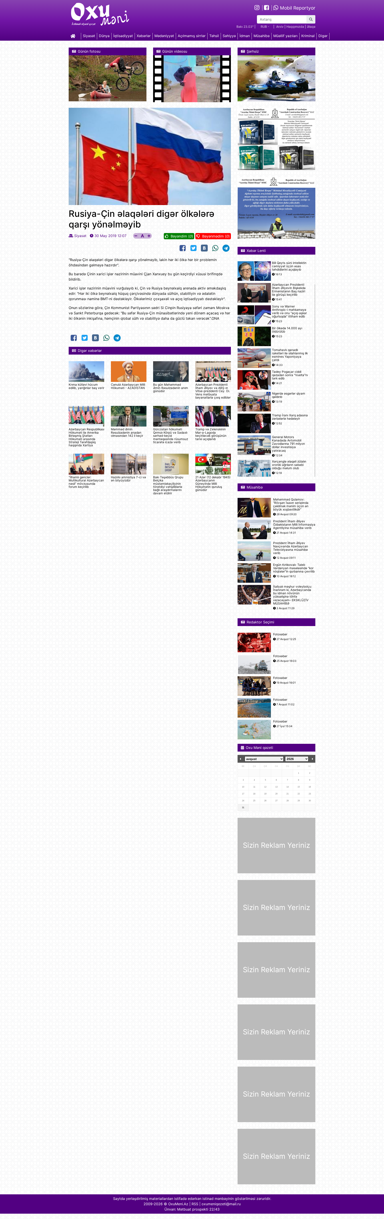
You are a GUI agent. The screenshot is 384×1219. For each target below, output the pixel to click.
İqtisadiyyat (123, 36)
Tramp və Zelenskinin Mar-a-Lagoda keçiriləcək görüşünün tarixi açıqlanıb (210, 434)
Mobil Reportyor (297, 8)
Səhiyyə (229, 36)
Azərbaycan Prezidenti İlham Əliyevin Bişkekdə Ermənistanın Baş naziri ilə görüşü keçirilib (289, 290)
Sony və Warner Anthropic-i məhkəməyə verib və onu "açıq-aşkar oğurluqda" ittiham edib (289, 311)
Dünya (104, 36)
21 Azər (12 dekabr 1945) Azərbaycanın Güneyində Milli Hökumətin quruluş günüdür (212, 483)
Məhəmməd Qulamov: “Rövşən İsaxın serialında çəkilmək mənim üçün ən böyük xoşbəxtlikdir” (290, 504)
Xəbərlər (144, 36)
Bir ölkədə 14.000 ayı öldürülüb (287, 330)
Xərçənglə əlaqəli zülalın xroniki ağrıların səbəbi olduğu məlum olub (289, 465)
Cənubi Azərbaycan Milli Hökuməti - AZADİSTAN (128, 386)
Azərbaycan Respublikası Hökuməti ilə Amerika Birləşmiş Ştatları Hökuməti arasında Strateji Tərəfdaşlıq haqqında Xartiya (86, 437)
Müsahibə (262, 36)
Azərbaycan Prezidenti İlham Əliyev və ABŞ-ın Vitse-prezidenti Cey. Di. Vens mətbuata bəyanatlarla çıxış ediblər (213, 391)
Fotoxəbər (280, 634)
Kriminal (308, 36)
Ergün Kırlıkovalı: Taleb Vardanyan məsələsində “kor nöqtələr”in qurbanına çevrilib (294, 568)
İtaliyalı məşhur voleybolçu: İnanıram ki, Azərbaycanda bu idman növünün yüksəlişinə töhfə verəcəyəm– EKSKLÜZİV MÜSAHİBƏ (292, 595)
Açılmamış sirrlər (192, 36)
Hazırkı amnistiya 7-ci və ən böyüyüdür (128, 478)
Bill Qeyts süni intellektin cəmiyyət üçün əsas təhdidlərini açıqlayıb (289, 266)
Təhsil (214, 36)
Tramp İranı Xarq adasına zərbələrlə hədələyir (290, 417)
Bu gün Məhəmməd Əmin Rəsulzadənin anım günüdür (170, 388)
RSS (195, 1204)
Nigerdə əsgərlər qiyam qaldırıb (288, 395)
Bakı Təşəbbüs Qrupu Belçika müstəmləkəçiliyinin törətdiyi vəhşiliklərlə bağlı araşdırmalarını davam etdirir (168, 485)
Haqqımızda (295, 26)
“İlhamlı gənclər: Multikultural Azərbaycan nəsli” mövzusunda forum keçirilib (86, 482)
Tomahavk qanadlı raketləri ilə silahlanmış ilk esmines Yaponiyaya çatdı (290, 355)
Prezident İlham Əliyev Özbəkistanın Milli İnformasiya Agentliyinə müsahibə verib (294, 525)
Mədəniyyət (164, 36)
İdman (245, 36)
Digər (323, 36)
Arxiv (280, 26)
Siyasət (89, 36)
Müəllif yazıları (285, 36)
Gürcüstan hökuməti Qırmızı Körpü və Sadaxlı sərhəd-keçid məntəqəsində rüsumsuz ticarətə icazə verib (170, 435)
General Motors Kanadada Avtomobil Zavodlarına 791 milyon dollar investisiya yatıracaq (288, 443)
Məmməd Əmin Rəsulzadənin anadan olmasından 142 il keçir (127, 432)
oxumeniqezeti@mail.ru (221, 1204)
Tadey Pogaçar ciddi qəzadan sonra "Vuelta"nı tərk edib (290, 375)
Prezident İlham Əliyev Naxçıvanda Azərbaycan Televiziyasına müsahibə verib (290, 548)
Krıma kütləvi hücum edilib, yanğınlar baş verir (86, 386)
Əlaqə (311, 26)
